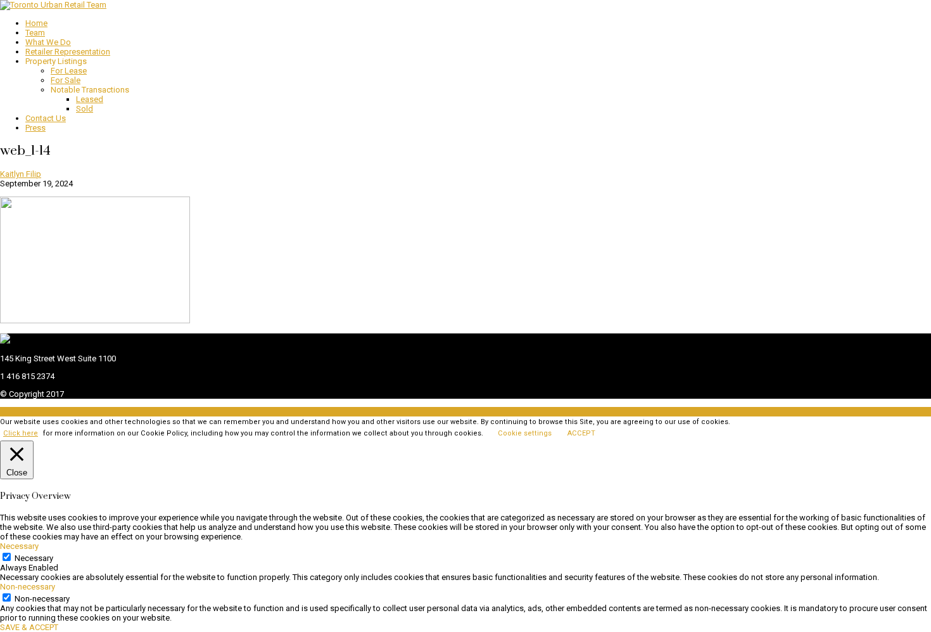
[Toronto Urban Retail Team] (53, 5)
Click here (20, 433)
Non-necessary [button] (27, 586)
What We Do (48, 42)
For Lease (69, 70)
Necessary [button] (19, 546)
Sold (84, 108)
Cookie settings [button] (525, 433)
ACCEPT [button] (581, 433)
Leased (89, 99)
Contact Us (45, 118)
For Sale (65, 80)
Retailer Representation (67, 51)
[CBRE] (5, 340)
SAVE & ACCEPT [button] (29, 627)
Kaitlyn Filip (20, 174)
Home (36, 23)
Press (35, 127)
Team (35, 32)
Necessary (34, 558)
